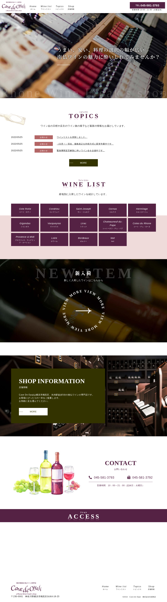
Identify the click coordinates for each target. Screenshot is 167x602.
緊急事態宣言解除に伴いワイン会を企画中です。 (81, 150)
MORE (83, 163)
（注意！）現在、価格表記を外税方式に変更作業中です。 (85, 144)
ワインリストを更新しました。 (72, 137)
